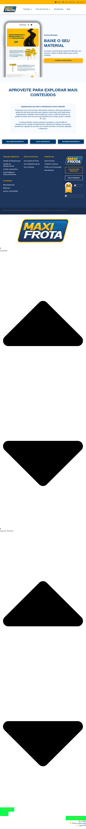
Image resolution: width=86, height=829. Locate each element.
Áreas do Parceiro (31, 157)
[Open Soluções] (31, 9)
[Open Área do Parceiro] (50, 9)
